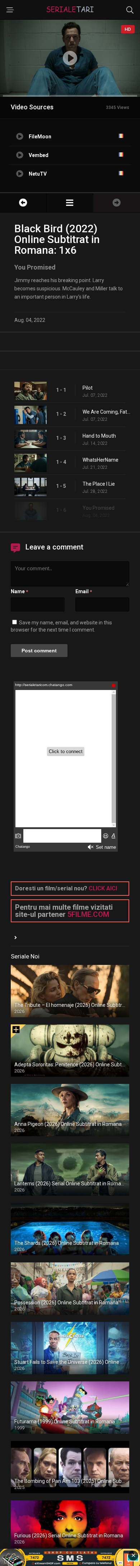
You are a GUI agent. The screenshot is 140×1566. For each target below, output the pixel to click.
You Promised (99, 508)
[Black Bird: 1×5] (23, 202)
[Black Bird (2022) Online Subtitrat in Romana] (70, 202)
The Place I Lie (99, 484)
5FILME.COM (88, 914)
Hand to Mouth (99, 436)
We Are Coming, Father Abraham (108, 412)
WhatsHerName (100, 460)
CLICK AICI (103, 888)
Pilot (88, 388)
